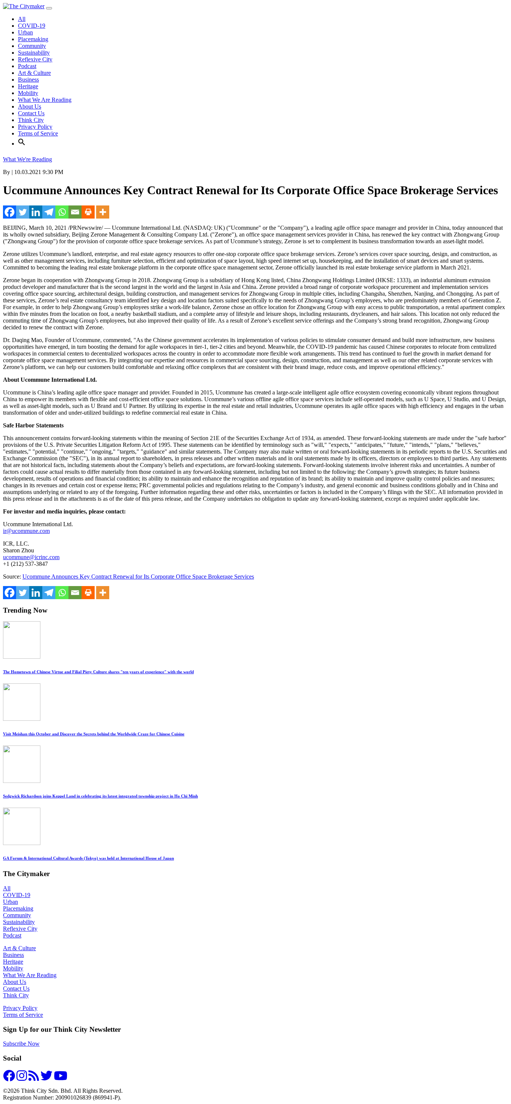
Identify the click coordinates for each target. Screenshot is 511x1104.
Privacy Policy (35, 126)
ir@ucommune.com (26, 531)
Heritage (28, 86)
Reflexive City (35, 59)
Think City (31, 120)
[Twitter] (22, 212)
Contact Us (31, 113)
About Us (29, 106)
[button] (21, 143)
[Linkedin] (35, 212)
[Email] (75, 212)
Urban (25, 32)
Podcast (27, 66)
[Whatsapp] (61, 212)
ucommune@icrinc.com (31, 557)
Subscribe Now (21, 1043)
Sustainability (34, 52)
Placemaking (33, 39)
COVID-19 (31, 25)
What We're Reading (27, 159)
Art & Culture (34, 73)
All (21, 19)
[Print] (88, 212)
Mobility (28, 93)
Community (32, 46)
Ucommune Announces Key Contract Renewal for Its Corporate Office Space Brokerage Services (138, 576)
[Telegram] (48, 212)
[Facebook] (9, 212)
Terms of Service (38, 133)
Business (28, 79)
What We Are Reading (44, 100)
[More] (103, 212)
